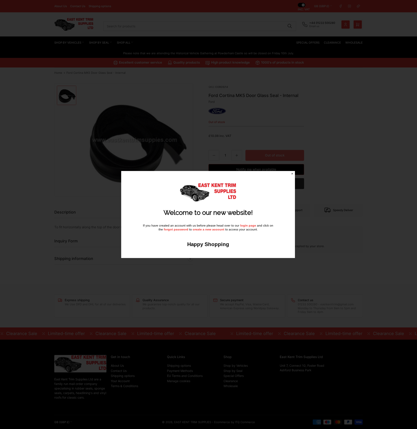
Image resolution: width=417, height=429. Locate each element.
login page (248, 225)
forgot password (176, 229)
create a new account (208, 229)
